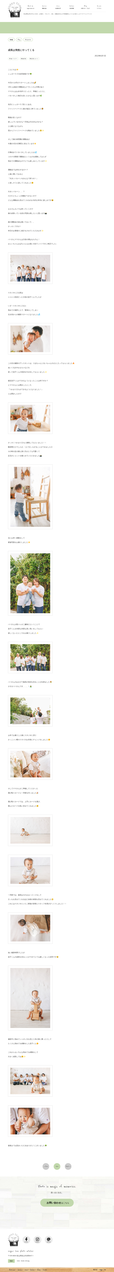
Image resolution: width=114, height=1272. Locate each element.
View (57, 1166)
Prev (46, 1166)
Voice (58, 7)
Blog (85, 7)
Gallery (71, 7)
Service (44, 7)
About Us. (30, 7)
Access (99, 7)
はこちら (58, 1202)
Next (67, 1166)
